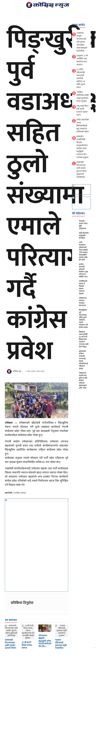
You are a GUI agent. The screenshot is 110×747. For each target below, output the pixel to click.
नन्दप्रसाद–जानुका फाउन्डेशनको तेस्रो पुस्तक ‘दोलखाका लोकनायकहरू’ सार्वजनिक (81, 42)
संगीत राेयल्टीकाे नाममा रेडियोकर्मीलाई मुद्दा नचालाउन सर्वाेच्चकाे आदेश (82, 125)
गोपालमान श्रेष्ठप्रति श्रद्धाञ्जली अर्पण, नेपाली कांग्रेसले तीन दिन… (44, 641)
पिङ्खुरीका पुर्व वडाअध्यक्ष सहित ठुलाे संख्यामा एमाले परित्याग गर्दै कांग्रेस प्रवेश (83, 318)
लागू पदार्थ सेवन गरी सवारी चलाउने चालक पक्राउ (82, 110)
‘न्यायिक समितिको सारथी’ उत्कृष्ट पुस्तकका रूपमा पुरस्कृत (82, 96)
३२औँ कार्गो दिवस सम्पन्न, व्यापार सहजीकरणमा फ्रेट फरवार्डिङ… (27, 649)
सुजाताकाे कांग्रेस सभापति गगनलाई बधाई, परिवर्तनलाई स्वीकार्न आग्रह (83, 360)
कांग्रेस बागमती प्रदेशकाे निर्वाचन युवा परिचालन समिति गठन (83, 270)
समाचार (23, 493)
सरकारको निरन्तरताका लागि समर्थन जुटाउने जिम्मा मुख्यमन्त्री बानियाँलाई (10, 646)
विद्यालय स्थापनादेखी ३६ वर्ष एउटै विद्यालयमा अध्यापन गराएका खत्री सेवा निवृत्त (83, 339)
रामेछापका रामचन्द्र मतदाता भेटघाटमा (83, 301)
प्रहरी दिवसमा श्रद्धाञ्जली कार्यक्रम (84, 235)
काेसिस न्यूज (17, 371)
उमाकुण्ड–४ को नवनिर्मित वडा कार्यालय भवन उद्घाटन (82, 60)
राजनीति (17, 493)
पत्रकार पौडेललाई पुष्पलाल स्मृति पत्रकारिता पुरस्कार (61, 645)
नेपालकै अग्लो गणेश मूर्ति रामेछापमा (83, 224)
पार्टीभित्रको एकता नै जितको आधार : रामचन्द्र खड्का (83, 287)
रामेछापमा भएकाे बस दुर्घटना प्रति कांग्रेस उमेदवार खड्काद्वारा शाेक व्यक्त (83, 380)
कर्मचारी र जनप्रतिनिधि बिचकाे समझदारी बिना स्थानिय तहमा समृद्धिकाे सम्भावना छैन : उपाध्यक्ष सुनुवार (82, 147)
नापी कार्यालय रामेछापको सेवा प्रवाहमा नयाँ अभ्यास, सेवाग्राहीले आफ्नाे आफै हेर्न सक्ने (83, 251)
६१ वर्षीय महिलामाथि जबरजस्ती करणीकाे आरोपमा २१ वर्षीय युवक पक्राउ (80, 78)
